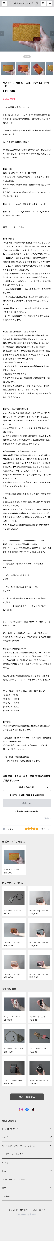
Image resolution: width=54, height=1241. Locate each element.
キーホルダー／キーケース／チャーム (18, 1146)
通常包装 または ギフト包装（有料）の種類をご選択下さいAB (26, 778)
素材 (4, 1188)
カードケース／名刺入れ (14, 1154)
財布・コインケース (10, 1129)
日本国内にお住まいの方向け (27, 811)
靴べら (5, 1162)
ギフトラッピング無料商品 (13, 1179)
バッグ (5, 1137)
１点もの (6, 1196)
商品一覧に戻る (27, 1097)
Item (4, 1171)
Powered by (24, 1214)
